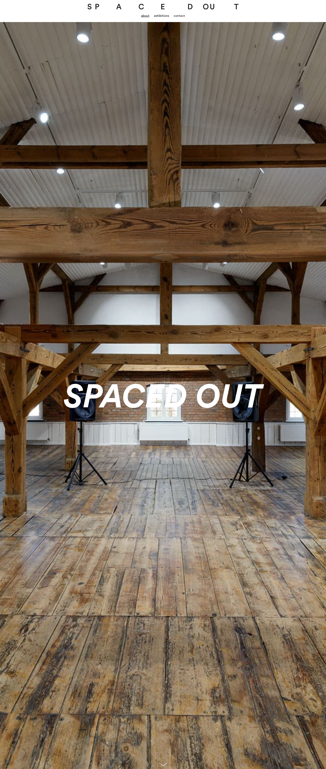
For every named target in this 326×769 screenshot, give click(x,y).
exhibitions (161, 14)
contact (179, 14)
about (145, 14)
